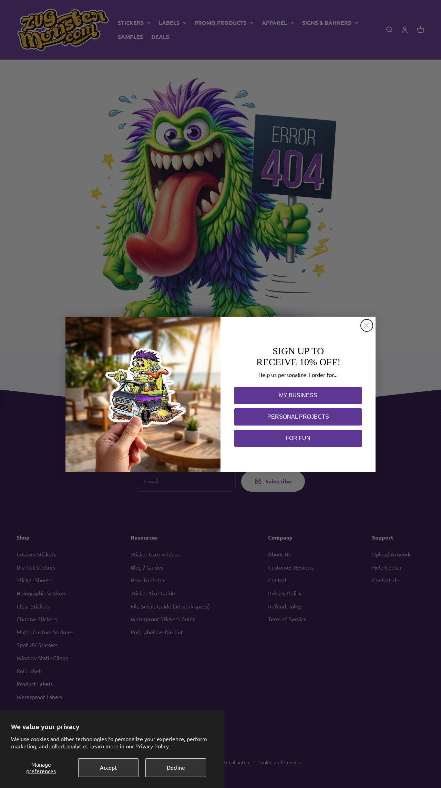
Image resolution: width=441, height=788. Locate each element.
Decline (176, 767)
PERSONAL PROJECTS (298, 417)
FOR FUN (298, 438)
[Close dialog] (367, 325)
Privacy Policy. (152, 746)
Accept (108, 767)
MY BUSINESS (298, 395)
